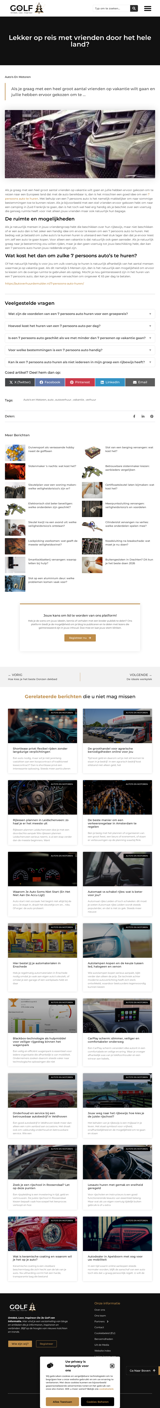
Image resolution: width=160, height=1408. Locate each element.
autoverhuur (63, 399)
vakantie (78, 399)
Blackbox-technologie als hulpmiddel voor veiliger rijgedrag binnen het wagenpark (39, 1042)
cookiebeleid (106, 1389)
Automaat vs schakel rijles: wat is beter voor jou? (115, 893)
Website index (102, 1350)
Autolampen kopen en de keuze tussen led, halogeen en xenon (116, 964)
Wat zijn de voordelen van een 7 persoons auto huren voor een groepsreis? (80, 314)
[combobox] (111, 8)
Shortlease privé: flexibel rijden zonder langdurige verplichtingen (40, 750)
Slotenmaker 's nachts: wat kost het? (52, 466)
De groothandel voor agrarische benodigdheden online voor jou (110, 750)
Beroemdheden (103, 1339)
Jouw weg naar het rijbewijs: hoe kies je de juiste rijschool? (116, 1114)
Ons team (100, 1315)
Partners (99, 1321)
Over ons (99, 1309)
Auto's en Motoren (18, 77)
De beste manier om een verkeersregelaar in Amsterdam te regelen (112, 823)
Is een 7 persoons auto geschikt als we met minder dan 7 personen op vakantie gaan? (80, 338)
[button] (112, 1366)
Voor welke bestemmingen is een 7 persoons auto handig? (80, 350)
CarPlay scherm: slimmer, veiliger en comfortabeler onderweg (113, 1040)
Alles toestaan (62, 1401)
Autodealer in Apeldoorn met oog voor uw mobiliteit (115, 1258)
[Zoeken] (134, 8)
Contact (99, 1327)
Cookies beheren (98, 1401)
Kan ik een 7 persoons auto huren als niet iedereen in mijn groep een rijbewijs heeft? (80, 362)
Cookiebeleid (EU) (104, 1333)
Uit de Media (101, 1344)
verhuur (91, 399)
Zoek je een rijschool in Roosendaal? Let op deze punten (41, 1186)
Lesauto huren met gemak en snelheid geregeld (115, 1186)
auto (50, 399)
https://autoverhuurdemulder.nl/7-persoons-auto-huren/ (44, 283)
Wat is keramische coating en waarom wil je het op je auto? (42, 1258)
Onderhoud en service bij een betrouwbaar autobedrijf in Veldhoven (40, 1114)
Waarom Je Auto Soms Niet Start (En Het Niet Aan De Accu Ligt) (41, 893)
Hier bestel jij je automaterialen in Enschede (37, 964)
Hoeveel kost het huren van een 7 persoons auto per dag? (80, 326)
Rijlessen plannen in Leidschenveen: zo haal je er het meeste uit (40, 821)
